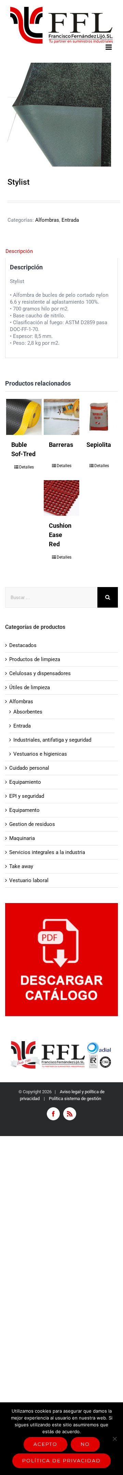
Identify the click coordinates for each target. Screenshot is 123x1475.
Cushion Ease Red (60, 535)
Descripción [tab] (19, 251)
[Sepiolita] (99, 417)
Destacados (23, 645)
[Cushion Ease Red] (62, 498)
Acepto (45, 1444)
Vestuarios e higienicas (40, 754)
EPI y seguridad (26, 796)
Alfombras (47, 220)
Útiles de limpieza (29, 687)
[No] (114, 1438)
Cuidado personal (29, 768)
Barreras (61, 444)
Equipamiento (25, 782)
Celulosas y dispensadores (40, 673)
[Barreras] (62, 417)
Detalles (26, 467)
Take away (21, 866)
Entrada (70, 220)
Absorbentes (27, 712)
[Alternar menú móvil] (109, 47)
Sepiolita (98, 444)
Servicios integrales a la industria (47, 852)
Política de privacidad (61, 1461)
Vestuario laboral (29, 880)
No (85, 1444)
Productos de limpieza (34, 659)
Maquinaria (22, 838)
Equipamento (24, 810)
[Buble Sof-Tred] (24, 417)
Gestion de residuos (32, 824)
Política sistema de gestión (75, 1098)
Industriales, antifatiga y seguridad (52, 740)
